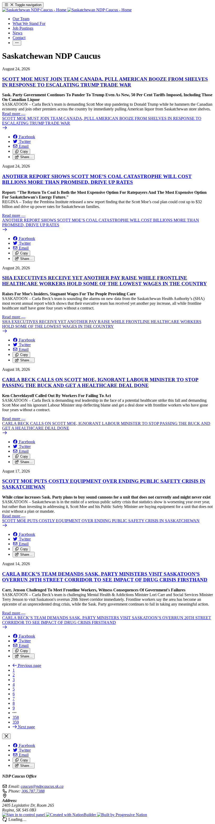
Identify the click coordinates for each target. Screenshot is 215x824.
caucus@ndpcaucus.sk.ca (42, 786)
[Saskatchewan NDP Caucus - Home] (67, 10)
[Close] (6, 736)
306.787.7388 (33, 791)
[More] (17, 43)
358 (16, 717)
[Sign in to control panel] (24, 814)
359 (16, 722)
